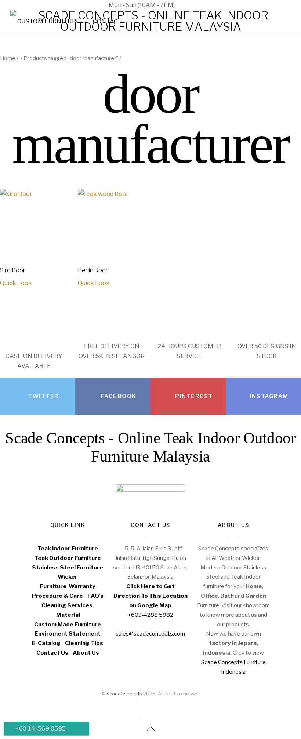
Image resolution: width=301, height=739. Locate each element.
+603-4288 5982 (150, 614)
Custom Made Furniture (67, 624)
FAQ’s (95, 595)
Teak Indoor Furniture (67, 548)
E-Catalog (46, 643)
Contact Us (52, 652)
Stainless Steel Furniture (67, 567)
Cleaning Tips (84, 643)
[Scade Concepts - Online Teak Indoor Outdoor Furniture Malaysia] (150, 26)
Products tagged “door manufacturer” (70, 58)
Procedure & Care (57, 595)
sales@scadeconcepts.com (225, 4)
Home (7, 58)
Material (68, 614)
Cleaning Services (67, 605)
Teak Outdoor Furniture (68, 557)
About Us (86, 652)
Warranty (82, 586)
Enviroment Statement (68, 633)
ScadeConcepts (124, 693)
